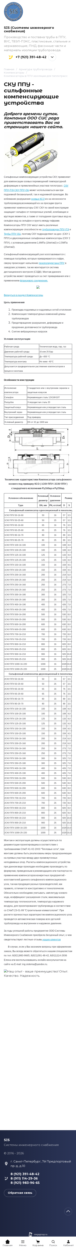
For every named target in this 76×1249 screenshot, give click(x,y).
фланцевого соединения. (34, 280)
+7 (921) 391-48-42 (31, 57)
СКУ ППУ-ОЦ (21, 190)
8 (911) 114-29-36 (24, 1178)
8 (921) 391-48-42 (25, 1174)
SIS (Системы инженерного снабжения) (29, 29)
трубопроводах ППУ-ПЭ (55, 229)
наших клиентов (51, 939)
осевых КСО (38, 199)
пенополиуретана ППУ (52, 263)
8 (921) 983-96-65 (25, 1183)
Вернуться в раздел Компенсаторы (23, 295)
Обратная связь (20, 1193)
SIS (7, 1140)
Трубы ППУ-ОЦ (12, 234)
